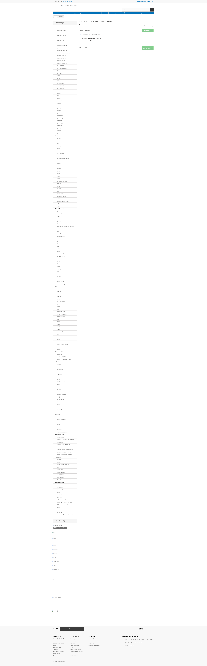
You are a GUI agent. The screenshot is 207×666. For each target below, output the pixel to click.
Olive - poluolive (60, 153)
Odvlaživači (59, 494)
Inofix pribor (59, 497)
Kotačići (58, 176)
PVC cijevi (59, 409)
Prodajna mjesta (61, 521)
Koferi (57, 346)
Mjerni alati (59, 291)
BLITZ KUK (59, 121)
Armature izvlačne (60, 60)
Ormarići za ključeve (61, 489)
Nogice (58, 178)
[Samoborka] (65, 562)
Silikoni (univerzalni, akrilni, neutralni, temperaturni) (64, 227)
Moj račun (91, 636)
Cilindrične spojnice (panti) (62, 158)
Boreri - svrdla (59, 331)
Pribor (57, 231)
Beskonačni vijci (60, 474)
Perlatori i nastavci (60, 83)
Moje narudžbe (91, 639)
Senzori (58, 384)
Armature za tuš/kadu (61, 35)
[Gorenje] (65, 554)
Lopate (58, 336)
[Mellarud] (65, 541)
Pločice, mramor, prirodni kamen (64, 504)
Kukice (58, 462)
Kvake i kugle (59, 141)
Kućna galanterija (137, 13)
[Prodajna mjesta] (65, 525)
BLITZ (58, 113)
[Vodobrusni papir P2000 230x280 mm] (90, 34)
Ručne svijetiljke (60, 399)
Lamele (58, 206)
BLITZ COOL (59, 123)
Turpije (58, 306)
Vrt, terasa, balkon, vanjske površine (65, 514)
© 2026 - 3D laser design (59, 661)
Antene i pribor (59, 369)
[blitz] (65, 534)
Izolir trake (59, 374)
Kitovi (57, 264)
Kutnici (58, 186)
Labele (58, 299)
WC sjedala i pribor (60, 422)
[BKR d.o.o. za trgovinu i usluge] (77, 7)
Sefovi (58, 492)
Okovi (69, 13)
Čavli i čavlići (59, 469)
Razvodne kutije (60, 366)
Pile (57, 304)
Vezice (58, 404)
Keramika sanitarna (61, 419)
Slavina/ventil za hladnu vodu (63, 53)
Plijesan (58, 507)
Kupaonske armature (61, 30)
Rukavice (58, 259)
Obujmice (58, 402)
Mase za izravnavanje (61, 279)
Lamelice (58, 183)
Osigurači (58, 364)
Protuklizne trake (60, 236)
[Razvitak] (65, 550)
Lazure (58, 216)
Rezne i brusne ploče (61, 314)
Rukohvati (58, 151)
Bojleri (58, 424)
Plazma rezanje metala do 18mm (64, 454)
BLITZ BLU (59, 110)
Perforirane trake (60, 477)
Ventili (58, 80)
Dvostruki (58, 103)
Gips (57, 274)
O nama (72, 647)
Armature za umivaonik (62, 33)
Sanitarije (105, 13)
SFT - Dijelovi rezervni (61, 68)
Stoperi (58, 148)
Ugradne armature (60, 48)
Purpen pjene (59, 269)
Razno (58, 261)
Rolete (58, 198)
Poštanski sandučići (61, 484)
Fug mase (58, 276)
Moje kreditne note (92, 641)
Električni (58, 349)
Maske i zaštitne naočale (62, 344)
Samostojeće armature (61, 45)
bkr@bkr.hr (131, 645)
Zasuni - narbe (59, 193)
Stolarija (58, 138)
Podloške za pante (60, 472)
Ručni (57, 289)
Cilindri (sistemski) (60, 146)
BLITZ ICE (59, 108)
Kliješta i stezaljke (60, 316)
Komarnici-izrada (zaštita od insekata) (62, 446)
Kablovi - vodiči (60, 354)
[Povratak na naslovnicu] (55, 17)
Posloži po (81, 25)
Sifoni (57, 70)
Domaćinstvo (59, 512)
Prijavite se (150, 1)
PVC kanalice (59, 407)
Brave (57, 143)
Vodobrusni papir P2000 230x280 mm (91, 39)
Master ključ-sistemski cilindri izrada (65, 439)
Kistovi (58, 243)
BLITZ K (58, 133)
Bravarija (58, 188)
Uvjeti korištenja (75, 645)
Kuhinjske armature (61, 55)
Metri (57, 294)
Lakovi (58, 218)
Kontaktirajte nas (141, 1)
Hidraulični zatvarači (61, 156)
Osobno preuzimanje (76, 649)
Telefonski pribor (60, 371)
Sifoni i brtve (59, 427)
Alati (87, 13)
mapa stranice (74, 655)
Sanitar (58, 509)
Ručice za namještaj (61, 166)
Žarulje (58, 387)
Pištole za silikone (60, 256)
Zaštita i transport (60, 341)
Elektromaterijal (96, 13)
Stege (57, 319)
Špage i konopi (60, 281)
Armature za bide (60, 38)
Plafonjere (58, 389)
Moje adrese (91, 643)
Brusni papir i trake (60, 311)
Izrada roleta (59, 442)
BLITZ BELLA (59, 126)
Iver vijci (58, 459)
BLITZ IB (58, 128)
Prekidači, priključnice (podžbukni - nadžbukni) (64, 360)
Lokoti (58, 191)
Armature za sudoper (61, 58)
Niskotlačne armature (61, 50)
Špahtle (58, 251)
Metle (57, 334)
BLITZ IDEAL (59, 115)
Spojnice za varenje (61, 196)
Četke (57, 248)
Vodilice (58, 161)
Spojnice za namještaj (61, 181)
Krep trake (59, 233)
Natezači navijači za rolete (62, 201)
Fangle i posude (60, 254)
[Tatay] (65, 566)
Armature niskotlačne (61, 63)
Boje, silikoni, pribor (79, 13)
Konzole (58, 93)
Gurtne (58, 203)
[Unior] (65, 558)
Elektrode (58, 479)
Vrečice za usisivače (61, 499)
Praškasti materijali (61, 284)
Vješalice (58, 168)
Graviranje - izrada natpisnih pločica (64, 449)
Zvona (58, 376)
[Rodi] (65, 546)
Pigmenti (58, 221)
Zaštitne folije (59, 238)
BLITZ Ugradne (60, 65)
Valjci (57, 246)
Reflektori (58, 392)
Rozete (58, 90)
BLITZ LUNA (59, 118)
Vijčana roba (126, 13)
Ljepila (58, 266)
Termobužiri (59, 412)
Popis (152, 26)
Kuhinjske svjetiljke (61, 394)
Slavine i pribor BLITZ (60, 13)
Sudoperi (58, 98)
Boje (57, 211)
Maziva (58, 271)
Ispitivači (58, 296)
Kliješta (58, 321)
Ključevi (58, 339)
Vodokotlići (59, 429)
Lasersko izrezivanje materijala (63, 452)
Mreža (149, 26)
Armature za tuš (60, 40)
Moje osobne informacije (94, 645)
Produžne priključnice (61, 356)
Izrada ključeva (60, 437)
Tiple (57, 467)
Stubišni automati (60, 381)
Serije (57, 105)
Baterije (58, 397)
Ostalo (58, 324)
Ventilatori (58, 379)
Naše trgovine (74, 639)
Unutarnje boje (59, 213)
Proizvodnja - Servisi (115, 13)
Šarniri (58, 171)
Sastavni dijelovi (60, 88)
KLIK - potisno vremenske (62, 95)
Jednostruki (59, 100)
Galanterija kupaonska (61, 432)
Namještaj (58, 163)
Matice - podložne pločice (62, 464)
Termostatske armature (62, 43)
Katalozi (146, 13)
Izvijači (58, 329)
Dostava (72, 643)
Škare (57, 309)
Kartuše (58, 75)
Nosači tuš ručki (60, 85)
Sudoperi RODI (60, 417)
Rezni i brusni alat (60, 301)
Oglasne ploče (59, 487)
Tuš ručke (58, 78)
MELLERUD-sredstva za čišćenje (64, 502)
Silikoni (58, 223)
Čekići (58, 326)
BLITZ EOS (59, 131)
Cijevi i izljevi (59, 73)
